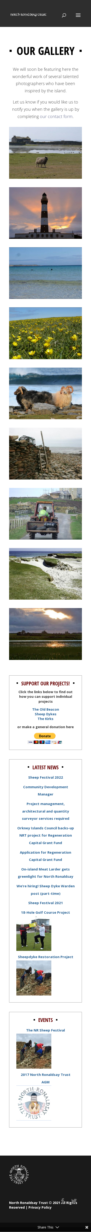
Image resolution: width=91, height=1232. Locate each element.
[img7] (45, 538)
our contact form (56, 116)
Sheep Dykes (45, 714)
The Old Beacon (45, 709)
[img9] (45, 658)
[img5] (45, 417)
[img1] (45, 177)
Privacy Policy (40, 1207)
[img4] (45, 357)
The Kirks (45, 718)
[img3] (45, 297)
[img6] (45, 478)
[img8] (45, 598)
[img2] (45, 237)
